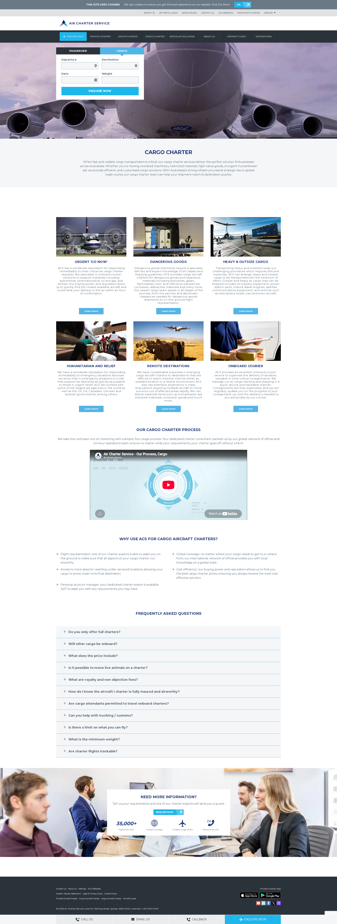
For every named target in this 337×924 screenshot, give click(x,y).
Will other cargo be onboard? (92, 644)
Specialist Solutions (182, 36)
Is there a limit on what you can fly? (98, 727)
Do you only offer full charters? (94, 632)
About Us (72, 888)
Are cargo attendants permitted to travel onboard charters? (118, 704)
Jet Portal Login (168, 13)
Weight (107, 73)
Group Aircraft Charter (89, 898)
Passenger (78, 50)
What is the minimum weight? (94, 739)
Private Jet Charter (248, 13)
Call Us (86, 919)
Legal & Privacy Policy (93, 893)
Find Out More (221, 4)
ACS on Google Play (270, 895)
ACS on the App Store (249, 895)
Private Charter (100, 36)
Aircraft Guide (236, 36)
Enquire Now (75, 36)
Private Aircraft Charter (66, 898)
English (268, 13)
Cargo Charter (155, 36)
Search (148, 13)
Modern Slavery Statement (68, 893)
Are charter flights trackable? (92, 751)
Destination (110, 59)
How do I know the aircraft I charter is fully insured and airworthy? (124, 692)
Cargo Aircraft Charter (111, 898)
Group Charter (127, 36)
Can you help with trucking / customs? (100, 715)
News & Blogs (189, 13)
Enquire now (100, 91)
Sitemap (82, 888)
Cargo (122, 50)
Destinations (264, 36)
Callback (199, 919)
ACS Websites (225, 13)
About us (209, 36)
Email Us (143, 919)
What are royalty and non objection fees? (103, 680)
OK (238, 4)
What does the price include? (93, 656)
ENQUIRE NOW (164, 812)
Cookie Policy (111, 893)
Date (64, 73)
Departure (69, 59)
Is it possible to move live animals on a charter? (108, 668)
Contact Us (207, 13)
